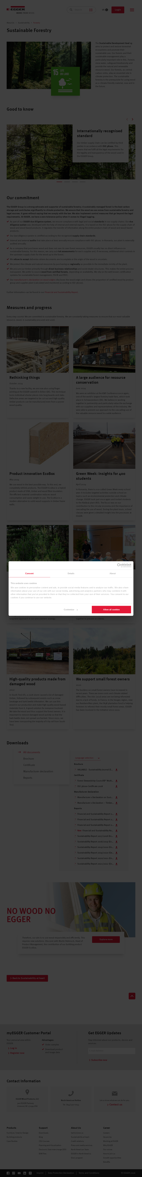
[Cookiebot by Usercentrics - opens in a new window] (119, 565)
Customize (69, 609)
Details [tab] (71, 573)
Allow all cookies (111, 609)
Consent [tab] (29, 573)
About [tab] (113, 573)
